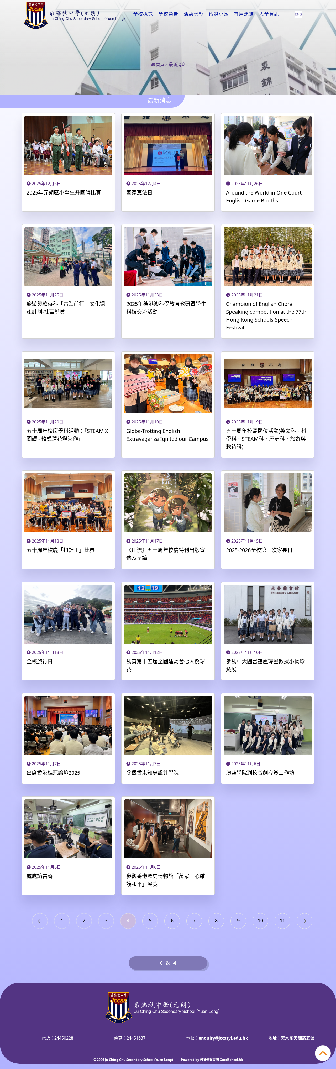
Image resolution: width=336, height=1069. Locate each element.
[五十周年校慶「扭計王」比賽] (68, 503)
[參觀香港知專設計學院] (168, 726)
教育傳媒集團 (209, 1059)
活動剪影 (193, 14)
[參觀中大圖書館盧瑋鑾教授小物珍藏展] (268, 615)
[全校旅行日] (68, 615)
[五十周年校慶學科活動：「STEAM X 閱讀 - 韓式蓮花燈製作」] (68, 384)
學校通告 (168, 14)
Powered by (190, 1059)
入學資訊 (269, 14)
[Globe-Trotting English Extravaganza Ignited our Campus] (168, 384)
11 (282, 920)
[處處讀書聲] (68, 829)
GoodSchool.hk (231, 1059)
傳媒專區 (219, 14)
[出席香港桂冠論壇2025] (68, 726)
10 (260, 920)
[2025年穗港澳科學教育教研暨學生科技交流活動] (168, 257)
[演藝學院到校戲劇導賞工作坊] (268, 726)
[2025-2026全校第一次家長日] (268, 503)
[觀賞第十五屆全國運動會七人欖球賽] (168, 615)
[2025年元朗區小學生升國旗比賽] (68, 146)
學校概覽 (143, 14)
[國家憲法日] (168, 146)
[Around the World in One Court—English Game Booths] (268, 146)
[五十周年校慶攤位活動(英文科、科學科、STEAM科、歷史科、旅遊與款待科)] (268, 384)
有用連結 (244, 14)
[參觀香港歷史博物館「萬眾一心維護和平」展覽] (168, 829)
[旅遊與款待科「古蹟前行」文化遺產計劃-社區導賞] (68, 257)
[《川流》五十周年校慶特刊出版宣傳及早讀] (168, 503)
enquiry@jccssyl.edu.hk (223, 1038)
